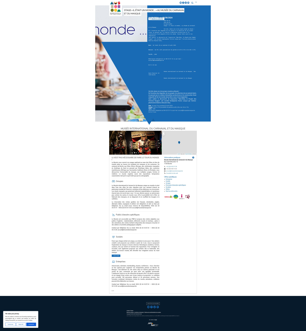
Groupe (168, 183)
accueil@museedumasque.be (174, 171)
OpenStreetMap (188, 154)
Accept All (31, 324)
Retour (138, 7)
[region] (20, 319)
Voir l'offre (116, 255)
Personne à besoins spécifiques (176, 185)
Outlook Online (152, 88)
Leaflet (178, 154)
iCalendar (151, 83)
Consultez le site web (172, 173)
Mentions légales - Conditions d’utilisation (135, 312)
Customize (10, 324)
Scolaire (168, 187)
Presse (131, 310)
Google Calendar (153, 84)
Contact (128, 310)
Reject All (21, 324)
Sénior (168, 189)
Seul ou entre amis (171, 191)
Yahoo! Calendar (152, 89)
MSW (156, 319)
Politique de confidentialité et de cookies (152, 312)
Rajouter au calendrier (156, 19)
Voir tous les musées (153, 303)
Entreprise (169, 179)
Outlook (150, 86)
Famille (168, 181)
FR (196, 2)
